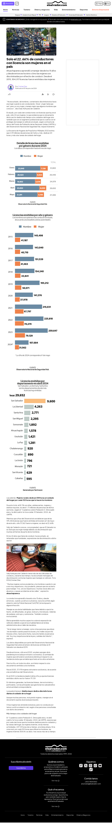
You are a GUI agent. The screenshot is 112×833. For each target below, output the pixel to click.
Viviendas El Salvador (75, 15)
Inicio (5, 10)
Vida (56, 10)
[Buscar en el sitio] (17, 3)
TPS (40, 15)
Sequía (17, 15)
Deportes (84, 10)
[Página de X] (85, 767)
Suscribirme (21, 768)
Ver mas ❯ (56, 780)
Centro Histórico (91, 15)
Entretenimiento (68, 10)
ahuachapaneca (13, 593)
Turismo (27, 10)
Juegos (46, 15)
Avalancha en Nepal (29, 15)
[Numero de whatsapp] (95, 767)
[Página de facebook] (81, 767)
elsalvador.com (76, 19)
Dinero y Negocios (83, 815)
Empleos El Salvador (59, 15)
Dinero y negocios (42, 10)
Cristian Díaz (22, 86)
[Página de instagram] (90, 767)
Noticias (15, 10)
